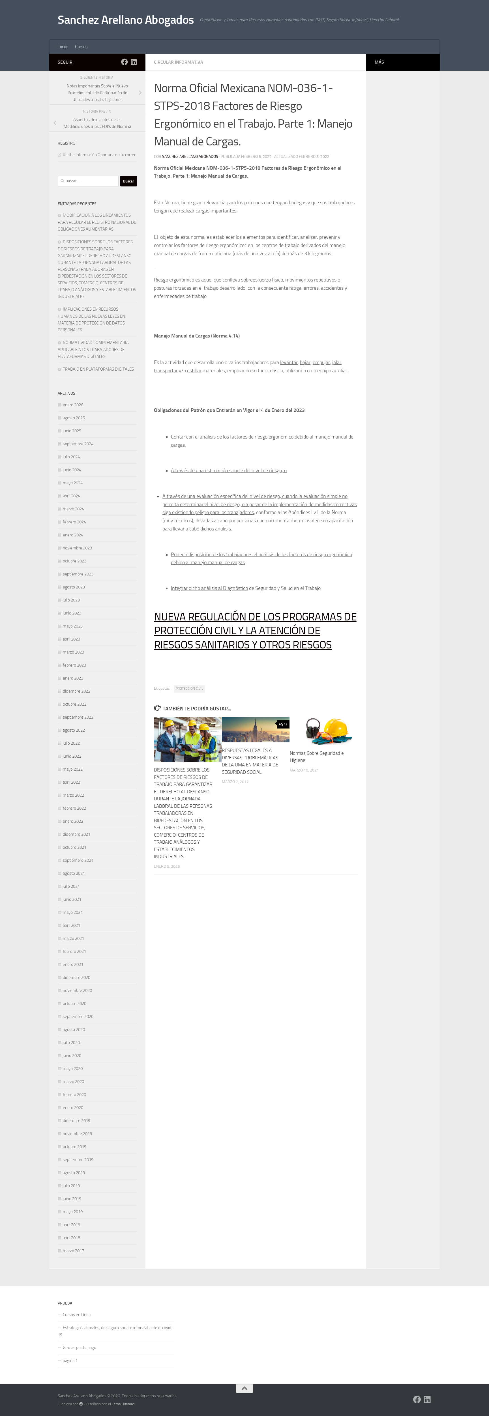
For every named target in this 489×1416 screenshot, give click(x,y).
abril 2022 (71, 782)
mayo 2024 (73, 482)
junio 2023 (72, 613)
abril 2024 (71, 495)
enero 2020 (73, 1107)
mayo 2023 (73, 626)
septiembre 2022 (78, 717)
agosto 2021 (74, 873)
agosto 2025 (74, 417)
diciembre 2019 (76, 1120)
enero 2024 (73, 535)
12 (286, 724)
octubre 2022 (74, 704)
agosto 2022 (74, 730)
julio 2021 (71, 886)
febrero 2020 (74, 1094)
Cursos (81, 46)
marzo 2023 (73, 652)
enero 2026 (73, 404)
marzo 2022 (73, 795)
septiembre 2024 (78, 443)
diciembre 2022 (76, 691)
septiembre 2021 (78, 860)
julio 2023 (71, 600)
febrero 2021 (74, 951)
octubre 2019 (74, 1146)
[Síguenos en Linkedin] (133, 62)
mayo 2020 (73, 1068)
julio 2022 (71, 743)
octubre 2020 (74, 1003)
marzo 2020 (73, 1081)
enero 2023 (73, 678)
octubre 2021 (74, 847)
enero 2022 (73, 821)
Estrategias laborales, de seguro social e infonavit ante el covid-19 (115, 1331)
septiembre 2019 (78, 1159)
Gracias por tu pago (79, 1347)
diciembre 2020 (76, 977)
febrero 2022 (74, 808)
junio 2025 (72, 430)
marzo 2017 (73, 1250)
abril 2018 (71, 1237)
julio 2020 (71, 1042)
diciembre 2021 (76, 834)
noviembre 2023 (77, 548)
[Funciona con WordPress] (81, 1404)
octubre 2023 (74, 561)
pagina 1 (70, 1360)
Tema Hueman (123, 1404)
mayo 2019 (73, 1211)
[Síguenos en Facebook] (124, 62)
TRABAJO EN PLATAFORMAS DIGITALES (98, 369)
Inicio (62, 46)
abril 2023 (71, 639)
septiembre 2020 (78, 1016)
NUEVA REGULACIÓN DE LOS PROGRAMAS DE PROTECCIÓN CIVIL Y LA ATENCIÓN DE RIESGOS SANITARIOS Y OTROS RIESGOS (255, 630)
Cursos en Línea (77, 1314)
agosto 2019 (74, 1172)
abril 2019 (71, 1224)
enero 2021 (73, 964)
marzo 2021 (73, 938)
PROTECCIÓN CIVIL (189, 689)
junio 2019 (72, 1198)
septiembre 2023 (78, 574)
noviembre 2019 (77, 1133)
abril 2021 (71, 925)
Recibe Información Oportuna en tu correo (99, 154)
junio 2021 (72, 899)
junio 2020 (72, 1055)
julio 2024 (71, 456)
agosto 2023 (74, 587)
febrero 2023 (74, 665)
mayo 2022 (73, 769)
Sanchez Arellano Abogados (126, 20)
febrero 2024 (74, 522)
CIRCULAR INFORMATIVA (178, 62)
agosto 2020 (74, 1029)
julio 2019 (71, 1185)
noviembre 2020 (77, 990)
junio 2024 (72, 469)
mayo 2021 (73, 912)
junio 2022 (72, 756)
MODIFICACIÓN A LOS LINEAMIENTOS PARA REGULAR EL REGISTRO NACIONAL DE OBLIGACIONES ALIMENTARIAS (97, 222)
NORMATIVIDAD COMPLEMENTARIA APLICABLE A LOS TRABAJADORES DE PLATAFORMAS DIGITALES (93, 349)
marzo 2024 (73, 509)
